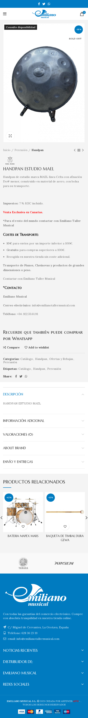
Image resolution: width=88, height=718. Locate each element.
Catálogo (26, 359)
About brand (14, 448)
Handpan (38, 150)
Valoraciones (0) (18, 434)
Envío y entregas (18, 462)
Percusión (21, 150)
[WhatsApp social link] (48, 4)
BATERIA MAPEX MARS (23, 536)
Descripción (13, 394)
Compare (13, 347)
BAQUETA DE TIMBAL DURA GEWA (65, 538)
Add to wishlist (38, 347)
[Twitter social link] (43, 4)
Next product (83, 150)
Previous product (75, 150)
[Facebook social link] (39, 4)
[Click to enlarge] (10, 136)
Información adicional (23, 421)
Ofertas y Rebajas (61, 359)
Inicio (6, 150)
